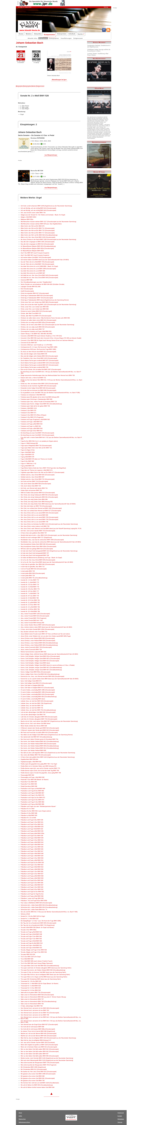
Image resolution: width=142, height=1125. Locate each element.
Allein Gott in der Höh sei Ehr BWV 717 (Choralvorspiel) (38, 233)
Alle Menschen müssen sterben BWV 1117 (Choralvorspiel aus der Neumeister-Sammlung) (48, 221)
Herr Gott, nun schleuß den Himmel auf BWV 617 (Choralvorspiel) (41, 510)
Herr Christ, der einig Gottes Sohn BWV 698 (34, 499)
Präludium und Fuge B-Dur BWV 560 (32, 880)
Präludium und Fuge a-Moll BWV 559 (32, 878)
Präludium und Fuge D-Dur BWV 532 (32, 824)
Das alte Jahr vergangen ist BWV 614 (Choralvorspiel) (37, 244)
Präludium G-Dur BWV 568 (29, 813)
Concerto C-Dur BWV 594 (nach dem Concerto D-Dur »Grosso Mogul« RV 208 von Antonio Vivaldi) (51, 338)
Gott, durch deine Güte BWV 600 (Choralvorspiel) (36, 483)
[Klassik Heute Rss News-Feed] (108, 31)
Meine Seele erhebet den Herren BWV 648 (34, 726)
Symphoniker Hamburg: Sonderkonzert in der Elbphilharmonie (98, 46)
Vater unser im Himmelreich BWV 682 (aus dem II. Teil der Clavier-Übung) (43, 997)
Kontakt (120, 1116)
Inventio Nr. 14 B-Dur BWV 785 (30, 609)
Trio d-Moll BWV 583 (27, 959)
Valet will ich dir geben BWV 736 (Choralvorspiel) (35, 992)
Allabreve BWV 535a (27, 219)
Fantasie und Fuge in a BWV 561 (31, 426)
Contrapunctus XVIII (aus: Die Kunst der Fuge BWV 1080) (38, 349)
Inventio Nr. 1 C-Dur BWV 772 (30, 580)
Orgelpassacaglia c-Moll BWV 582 (31, 761)
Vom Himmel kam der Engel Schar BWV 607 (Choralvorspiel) (39, 1024)
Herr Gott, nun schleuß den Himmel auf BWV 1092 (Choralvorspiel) (41, 508)
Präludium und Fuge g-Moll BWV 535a (32, 833)
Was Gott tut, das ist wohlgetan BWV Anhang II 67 (36, 1040)
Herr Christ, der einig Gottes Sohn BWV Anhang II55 (37, 501)
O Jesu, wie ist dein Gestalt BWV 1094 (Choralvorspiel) (37, 629)
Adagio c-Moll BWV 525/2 (28, 217)
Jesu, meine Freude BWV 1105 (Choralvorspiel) (35, 613)
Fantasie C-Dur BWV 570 (28, 410)
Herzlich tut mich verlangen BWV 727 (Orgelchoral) (36, 537)
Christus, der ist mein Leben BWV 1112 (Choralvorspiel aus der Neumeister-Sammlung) (47, 324)
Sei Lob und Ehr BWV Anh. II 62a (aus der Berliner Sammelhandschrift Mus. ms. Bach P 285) (49, 912)
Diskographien (54, 38)
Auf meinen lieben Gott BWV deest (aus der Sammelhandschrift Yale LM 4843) (45, 259)
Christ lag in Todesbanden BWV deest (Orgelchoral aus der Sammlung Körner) (45, 300)
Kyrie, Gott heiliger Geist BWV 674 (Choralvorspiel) (36, 683)
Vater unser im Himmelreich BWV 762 (32, 1003)
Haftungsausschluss (24, 1122)
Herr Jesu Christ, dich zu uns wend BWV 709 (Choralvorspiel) (39, 517)
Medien (29, 34)
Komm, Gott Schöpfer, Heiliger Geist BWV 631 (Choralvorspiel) (40, 660)
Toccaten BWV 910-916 (28, 954)
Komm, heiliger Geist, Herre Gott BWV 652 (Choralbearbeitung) (40, 674)
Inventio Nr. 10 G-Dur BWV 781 (30, 600)
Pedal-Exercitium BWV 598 (29, 786)
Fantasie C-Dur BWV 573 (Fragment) (32, 417)
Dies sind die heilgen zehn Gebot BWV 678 (34, 354)
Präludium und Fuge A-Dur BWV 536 (32, 820)
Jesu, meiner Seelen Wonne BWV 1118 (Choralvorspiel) (38, 625)
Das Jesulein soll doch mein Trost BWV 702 (34, 631)
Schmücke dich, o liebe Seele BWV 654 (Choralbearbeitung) (39, 905)
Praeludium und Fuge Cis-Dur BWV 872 (33, 797)
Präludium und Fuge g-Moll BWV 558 (32, 876)
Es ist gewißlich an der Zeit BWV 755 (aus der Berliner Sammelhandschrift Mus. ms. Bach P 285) (50, 392)
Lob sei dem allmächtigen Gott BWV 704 (33, 714)
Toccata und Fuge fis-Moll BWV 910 (32, 943)
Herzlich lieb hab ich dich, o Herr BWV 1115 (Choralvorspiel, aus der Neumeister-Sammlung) (49, 535)
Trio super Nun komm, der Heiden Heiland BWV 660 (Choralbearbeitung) (43, 970)
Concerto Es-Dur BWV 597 (29, 342)
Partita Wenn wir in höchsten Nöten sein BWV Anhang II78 (38, 766)
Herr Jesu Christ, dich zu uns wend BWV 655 (34, 515)
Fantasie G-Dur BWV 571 (28, 412)
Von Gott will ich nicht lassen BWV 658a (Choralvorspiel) (38, 1029)
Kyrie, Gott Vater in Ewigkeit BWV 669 (32, 685)
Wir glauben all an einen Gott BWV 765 (33, 1080)
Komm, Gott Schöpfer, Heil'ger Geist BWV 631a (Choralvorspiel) (40, 656)
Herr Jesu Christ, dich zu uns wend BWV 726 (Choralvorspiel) (39, 519)
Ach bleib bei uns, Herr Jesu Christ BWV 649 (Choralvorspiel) (39, 275)
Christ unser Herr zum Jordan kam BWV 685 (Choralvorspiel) (39, 302)
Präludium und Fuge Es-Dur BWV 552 (32, 862)
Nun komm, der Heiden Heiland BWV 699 (33, 750)
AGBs (20, 1116)
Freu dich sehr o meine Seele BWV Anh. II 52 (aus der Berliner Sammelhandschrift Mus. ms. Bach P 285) (51, 438)
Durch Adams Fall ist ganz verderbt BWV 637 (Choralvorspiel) (39, 360)
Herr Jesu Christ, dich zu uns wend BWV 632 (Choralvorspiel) (39, 513)
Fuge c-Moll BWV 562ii (28, 452)
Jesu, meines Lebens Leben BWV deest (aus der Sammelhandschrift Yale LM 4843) (46, 627)
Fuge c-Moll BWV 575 (27, 454)
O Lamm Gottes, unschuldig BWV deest (33, 699)
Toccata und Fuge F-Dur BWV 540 (31, 936)
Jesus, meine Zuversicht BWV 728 (31, 649)
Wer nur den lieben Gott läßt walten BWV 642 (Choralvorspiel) (40, 1049)
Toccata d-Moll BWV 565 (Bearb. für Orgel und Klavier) (37, 927)
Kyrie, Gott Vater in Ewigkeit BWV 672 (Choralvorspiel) (37, 687)
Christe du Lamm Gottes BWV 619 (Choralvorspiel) (36, 311)
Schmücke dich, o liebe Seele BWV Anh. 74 (34, 909)
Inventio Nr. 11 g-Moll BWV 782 (30, 602)
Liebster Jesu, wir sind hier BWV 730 (32, 705)
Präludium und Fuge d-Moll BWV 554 (32, 867)
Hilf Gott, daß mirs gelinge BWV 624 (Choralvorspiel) (37, 548)
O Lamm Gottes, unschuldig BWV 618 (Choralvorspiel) (37, 694)
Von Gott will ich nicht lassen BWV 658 (32, 1026)
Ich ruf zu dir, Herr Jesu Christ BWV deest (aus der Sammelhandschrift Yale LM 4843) (47, 562)
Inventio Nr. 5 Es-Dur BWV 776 (30, 589)
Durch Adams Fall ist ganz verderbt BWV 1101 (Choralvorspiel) (40, 363)
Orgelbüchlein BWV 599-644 (29, 759)
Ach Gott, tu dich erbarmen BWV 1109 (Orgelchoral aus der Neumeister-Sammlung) (46, 206)
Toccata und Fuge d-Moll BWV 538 (31, 934)
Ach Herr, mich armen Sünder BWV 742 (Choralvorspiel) (38, 530)
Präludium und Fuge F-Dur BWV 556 (32, 871)
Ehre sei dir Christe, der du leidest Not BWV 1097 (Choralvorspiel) (41, 369)
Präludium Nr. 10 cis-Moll (28, 817)
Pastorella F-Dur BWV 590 (29, 782)
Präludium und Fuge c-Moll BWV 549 (32, 855)
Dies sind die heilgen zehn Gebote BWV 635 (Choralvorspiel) (39, 356)
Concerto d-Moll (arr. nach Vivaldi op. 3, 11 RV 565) (36, 345)
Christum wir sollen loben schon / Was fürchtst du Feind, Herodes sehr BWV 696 (45, 318)
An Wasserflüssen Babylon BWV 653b (32, 250)
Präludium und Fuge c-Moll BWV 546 (32, 849)
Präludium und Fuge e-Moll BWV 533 (32, 826)
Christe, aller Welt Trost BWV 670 (31, 313)
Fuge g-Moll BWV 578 (27, 457)
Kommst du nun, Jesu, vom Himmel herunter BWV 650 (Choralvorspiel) (42, 676)
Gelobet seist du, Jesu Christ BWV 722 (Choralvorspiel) (37, 479)
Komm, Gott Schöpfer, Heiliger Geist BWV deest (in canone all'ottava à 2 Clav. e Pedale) (48, 665)
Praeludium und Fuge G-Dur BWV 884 (32, 802)
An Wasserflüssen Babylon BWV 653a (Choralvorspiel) (37, 248)
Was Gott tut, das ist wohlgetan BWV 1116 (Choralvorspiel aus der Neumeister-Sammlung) (48, 1038)
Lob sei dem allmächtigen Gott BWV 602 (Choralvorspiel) (38, 712)
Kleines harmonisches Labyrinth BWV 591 (33, 651)
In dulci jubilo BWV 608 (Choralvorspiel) (33, 573)
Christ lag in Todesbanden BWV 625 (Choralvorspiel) (37, 295)
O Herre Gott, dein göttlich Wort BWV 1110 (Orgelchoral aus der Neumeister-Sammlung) (48, 757)
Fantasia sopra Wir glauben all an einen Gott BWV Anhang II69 (40, 397)
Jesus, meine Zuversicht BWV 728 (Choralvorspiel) (36, 647)
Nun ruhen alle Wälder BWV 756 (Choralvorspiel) (36, 755)
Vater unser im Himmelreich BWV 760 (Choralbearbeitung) (38, 1001)
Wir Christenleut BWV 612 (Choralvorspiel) (34, 1069)
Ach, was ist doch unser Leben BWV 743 (33, 212)
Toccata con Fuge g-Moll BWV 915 (31, 932)
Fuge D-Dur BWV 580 (27, 461)
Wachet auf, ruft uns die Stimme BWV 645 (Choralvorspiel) (38, 1033)
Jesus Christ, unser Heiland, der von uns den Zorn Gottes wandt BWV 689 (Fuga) (46, 636)
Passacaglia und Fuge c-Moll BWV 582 (32, 777)
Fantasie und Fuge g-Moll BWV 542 (32, 424)
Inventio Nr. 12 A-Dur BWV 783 (30, 604)
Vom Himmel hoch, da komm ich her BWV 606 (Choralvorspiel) (40, 1008)
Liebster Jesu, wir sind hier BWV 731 (32, 708)
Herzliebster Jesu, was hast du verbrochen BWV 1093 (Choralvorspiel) (42, 539)
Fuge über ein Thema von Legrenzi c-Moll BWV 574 (36, 470)
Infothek (71, 34)
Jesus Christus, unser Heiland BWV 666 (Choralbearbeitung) (39, 645)
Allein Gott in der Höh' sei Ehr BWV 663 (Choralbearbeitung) (39, 235)
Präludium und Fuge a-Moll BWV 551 (32, 860)
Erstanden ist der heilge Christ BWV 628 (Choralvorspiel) (38, 388)
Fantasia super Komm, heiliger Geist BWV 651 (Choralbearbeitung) (41, 404)
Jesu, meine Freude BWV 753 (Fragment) (33, 618)
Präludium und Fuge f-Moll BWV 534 (32, 829)
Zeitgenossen (78, 38)
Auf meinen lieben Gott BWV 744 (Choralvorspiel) (36, 257)
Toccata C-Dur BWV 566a (28, 930)
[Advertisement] (40, 165)
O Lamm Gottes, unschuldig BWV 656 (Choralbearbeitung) (39, 696)
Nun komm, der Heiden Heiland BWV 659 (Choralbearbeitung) (40, 746)
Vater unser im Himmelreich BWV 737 (32, 999)
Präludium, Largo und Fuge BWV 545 (32, 898)
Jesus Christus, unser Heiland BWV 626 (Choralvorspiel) (38, 640)
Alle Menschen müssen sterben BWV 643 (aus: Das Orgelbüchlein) (41, 224)
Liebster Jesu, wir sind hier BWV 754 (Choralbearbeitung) (38, 710)
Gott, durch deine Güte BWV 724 (31, 486)
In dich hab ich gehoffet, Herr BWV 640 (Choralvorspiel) (38, 564)
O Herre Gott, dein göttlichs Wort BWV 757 (34, 533)
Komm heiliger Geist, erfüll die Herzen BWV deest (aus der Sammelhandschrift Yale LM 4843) (49, 654)
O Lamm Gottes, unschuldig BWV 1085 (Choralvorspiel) (38, 690)
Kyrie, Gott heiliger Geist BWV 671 (31, 681)
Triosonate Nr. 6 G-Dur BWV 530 (31, 990)
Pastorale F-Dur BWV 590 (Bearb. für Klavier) (34, 779)
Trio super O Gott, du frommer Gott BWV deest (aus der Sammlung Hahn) (43, 972)
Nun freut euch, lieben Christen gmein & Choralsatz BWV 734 (39, 739)
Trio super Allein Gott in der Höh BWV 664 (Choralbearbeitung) (40, 965)
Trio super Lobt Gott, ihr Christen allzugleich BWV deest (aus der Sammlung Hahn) (46, 968)
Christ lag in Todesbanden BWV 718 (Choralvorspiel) (37, 298)
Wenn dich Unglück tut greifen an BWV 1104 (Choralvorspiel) (39, 1044)
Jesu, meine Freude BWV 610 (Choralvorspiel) (35, 616)
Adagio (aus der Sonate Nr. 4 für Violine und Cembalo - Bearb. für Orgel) (43, 215)
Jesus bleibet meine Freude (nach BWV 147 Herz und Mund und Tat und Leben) (45, 634)
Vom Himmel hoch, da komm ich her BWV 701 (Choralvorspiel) (40, 1012)
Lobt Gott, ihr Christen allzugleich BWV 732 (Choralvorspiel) (39, 719)
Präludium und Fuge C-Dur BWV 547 (32, 851)
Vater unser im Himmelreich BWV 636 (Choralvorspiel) (37, 994)
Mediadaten (121, 1119)
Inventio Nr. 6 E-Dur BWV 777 (30, 591)
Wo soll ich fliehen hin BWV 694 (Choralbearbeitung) (37, 1085)
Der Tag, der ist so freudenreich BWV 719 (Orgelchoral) (38, 925)
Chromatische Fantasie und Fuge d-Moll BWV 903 (36, 331)
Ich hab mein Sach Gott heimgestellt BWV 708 (35, 555)
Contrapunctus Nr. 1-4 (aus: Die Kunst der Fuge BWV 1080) (39, 347)
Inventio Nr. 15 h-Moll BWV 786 (30, 611)
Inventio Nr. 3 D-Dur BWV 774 (30, 584)
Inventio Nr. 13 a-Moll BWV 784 (30, 607)
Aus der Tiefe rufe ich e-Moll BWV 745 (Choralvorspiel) (37, 262)
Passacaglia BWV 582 (27, 775)
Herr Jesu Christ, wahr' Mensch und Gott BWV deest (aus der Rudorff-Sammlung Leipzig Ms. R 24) (51, 528)
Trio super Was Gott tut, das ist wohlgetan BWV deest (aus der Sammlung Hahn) (45, 974)
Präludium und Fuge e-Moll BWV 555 (32, 869)
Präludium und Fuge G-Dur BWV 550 (32, 858)
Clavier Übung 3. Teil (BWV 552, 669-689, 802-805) (36, 333)
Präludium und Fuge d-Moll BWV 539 (32, 838)
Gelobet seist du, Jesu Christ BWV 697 (32, 477)
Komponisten (49, 34)
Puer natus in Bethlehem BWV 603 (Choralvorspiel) (36, 903)
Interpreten (61, 34)
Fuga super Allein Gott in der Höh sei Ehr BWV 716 (36, 448)
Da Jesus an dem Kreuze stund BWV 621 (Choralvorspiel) (38, 351)
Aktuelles (38, 34)
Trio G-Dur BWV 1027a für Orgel (31, 956)
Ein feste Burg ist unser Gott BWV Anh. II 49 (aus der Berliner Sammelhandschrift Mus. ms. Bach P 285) (51, 372)
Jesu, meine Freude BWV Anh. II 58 (32, 620)
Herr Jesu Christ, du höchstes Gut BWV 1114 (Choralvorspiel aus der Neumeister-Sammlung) (49, 524)
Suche (80, 34)
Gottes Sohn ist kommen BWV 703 (31, 490)
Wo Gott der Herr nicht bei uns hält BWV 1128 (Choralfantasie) (40, 1083)
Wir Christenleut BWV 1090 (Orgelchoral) (33, 1067)
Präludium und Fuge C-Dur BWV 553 (32, 864)
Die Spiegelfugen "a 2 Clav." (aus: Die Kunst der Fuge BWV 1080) (41, 921)
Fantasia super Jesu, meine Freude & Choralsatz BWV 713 (39, 401)
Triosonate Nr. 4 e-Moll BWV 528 (31, 985)
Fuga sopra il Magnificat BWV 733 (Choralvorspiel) (36, 445)
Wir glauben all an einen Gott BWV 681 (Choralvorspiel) (38, 1078)
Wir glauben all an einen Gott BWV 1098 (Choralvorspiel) (38, 1074)
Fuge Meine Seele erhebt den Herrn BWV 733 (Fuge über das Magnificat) (43, 468)
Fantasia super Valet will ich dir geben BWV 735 (35, 406)
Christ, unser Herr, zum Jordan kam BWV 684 (35, 306)
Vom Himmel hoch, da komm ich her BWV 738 (35, 1015)
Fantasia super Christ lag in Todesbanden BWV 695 (36, 399)
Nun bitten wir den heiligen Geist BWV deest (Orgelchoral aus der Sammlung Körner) (47, 734)
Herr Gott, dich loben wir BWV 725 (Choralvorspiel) (36, 506)
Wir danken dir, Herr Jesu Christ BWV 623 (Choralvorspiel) (38, 1071)
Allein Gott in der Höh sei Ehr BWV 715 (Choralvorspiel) (38, 230)
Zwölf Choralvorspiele (27, 291)
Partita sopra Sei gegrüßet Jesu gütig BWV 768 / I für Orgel (39, 764)
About (20, 1112)
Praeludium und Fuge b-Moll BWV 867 (32, 793)
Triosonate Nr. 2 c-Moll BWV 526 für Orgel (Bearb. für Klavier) (39, 983)
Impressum (121, 1112)
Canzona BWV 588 (26, 280)
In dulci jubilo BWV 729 (28, 571)
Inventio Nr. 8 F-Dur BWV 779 (30, 596)
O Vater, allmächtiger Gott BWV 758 (32, 1006)
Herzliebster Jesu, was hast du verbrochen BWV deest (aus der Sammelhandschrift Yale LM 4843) (51, 542)
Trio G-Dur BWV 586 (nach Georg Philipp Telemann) (37, 963)
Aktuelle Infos (32, 38)
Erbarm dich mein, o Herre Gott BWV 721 (33, 377)
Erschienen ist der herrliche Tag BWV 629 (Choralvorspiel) (38, 386)
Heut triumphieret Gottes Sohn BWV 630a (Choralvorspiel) (38, 546)
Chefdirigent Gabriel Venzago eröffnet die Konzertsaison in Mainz (98, 50)
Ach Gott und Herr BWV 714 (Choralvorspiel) (34, 481)
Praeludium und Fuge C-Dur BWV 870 (32, 795)
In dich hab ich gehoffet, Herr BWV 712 (33, 566)
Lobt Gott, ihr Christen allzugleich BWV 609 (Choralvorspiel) (39, 717)
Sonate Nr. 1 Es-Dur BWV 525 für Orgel (33, 916)
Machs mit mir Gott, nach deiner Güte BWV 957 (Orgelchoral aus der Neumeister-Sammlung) (49, 721)
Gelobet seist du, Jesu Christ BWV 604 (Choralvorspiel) (37, 475)
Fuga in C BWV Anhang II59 (29, 443)
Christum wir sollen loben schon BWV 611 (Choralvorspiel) (38, 320)
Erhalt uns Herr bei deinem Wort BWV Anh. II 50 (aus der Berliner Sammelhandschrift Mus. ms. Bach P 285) (51, 380)
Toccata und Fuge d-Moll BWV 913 (31, 947)
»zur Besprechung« (50, 155)
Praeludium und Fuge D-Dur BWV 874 (32, 799)
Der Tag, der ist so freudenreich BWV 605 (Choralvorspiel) (38, 923)
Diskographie (27, 86)
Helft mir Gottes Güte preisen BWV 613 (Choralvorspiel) (38, 492)
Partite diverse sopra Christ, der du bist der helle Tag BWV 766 (40, 770)
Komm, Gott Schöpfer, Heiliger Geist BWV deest (35, 663)
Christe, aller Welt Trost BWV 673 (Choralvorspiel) (36, 315)
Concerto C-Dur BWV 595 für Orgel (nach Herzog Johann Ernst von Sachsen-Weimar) (47, 340)
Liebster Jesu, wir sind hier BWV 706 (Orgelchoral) (36, 703)
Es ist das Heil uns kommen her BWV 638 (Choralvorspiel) (38, 390)
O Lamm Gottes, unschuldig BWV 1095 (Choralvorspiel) (38, 692)
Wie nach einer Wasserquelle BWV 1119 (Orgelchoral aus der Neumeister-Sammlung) (47, 1060)
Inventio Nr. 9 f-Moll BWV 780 (30, 598)
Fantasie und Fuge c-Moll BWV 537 (31, 421)
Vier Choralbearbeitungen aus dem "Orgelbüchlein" (36, 282)
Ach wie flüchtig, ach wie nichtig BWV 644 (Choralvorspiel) (38, 208)
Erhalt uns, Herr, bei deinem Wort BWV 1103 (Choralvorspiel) (39, 383)
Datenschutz (22, 1119)
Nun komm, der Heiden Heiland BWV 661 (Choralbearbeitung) (40, 741)
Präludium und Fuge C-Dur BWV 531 (32, 822)
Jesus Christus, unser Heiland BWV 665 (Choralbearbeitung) (39, 643)
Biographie (19, 86)
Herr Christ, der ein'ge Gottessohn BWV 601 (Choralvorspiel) (39, 495)
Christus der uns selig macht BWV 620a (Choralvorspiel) (38, 322)
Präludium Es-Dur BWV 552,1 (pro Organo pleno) (36, 811)
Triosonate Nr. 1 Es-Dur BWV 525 (31, 981)
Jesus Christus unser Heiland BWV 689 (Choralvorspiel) (38, 638)
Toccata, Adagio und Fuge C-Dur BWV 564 (34, 950)
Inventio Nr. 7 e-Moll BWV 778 (30, 593)
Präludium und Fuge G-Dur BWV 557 (32, 873)
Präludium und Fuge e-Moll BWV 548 (32, 853)
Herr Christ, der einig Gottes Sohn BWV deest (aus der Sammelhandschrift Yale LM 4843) (48, 504)
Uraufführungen (66, 38)
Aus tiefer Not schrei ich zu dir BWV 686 (33, 271)
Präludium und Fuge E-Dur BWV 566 (32, 882)
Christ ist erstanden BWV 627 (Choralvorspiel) (35, 293)
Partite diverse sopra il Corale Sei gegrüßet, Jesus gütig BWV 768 (41, 773)
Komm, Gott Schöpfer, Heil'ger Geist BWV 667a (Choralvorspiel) (40, 658)
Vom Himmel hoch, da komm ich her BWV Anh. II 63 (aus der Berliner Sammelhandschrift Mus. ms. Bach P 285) (51, 1017)
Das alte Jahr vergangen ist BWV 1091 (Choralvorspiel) (37, 241)
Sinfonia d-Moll (25, 914)
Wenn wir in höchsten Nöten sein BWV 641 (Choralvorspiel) (39, 1047)
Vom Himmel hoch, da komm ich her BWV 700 (35, 1010)
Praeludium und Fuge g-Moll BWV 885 (32, 804)
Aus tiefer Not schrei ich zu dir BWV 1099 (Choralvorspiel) (38, 268)
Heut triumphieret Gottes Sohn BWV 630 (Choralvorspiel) (38, 544)
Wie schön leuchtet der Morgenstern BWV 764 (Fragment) (38, 1065)
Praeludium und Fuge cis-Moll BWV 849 (33, 788)
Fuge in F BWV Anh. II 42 (28, 463)
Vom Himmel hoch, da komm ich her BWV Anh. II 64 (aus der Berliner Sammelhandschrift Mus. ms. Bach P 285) (51, 1021)
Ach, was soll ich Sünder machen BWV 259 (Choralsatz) (38, 1042)
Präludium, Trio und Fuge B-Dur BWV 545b (34, 900)
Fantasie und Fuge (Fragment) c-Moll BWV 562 (35, 419)
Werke (34, 86)
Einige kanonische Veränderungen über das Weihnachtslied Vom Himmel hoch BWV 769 (48, 375)
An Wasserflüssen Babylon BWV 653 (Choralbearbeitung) (38, 246)
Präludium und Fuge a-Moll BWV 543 (32, 842)
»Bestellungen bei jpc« (59, 79)
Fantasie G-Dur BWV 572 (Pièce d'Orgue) (33, 415)
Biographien (43, 38)
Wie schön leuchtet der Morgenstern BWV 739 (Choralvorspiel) (40, 1062)
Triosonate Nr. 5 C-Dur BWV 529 (31, 988)
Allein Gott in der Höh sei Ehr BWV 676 (32, 226)
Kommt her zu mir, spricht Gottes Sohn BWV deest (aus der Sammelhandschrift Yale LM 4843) (49, 678)
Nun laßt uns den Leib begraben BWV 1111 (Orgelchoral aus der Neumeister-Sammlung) (48, 752)
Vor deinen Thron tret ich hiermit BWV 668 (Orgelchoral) (38, 1031)
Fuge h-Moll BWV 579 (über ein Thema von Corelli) (36, 459)
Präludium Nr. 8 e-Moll (27, 808)
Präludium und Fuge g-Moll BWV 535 (32, 831)
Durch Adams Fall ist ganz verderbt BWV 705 (34, 367)
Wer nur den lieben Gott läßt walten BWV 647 (34, 1053)
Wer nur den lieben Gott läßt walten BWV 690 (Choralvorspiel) (40, 1056)
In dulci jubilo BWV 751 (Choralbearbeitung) (34, 578)
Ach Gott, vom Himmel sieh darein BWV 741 (34, 488)
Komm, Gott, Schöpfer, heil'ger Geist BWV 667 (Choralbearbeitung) (41, 667)
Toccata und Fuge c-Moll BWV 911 (31, 945)
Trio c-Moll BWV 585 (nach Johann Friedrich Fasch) (36, 961)
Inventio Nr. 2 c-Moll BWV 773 (30, 582)
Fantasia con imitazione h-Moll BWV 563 (33, 395)
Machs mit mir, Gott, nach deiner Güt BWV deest (35, 723)
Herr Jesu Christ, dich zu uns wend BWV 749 (34, 521)
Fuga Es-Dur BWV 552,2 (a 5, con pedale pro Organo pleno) (39, 441)
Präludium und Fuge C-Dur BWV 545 (32, 847)
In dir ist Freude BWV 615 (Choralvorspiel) (34, 569)
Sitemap (106, 7)
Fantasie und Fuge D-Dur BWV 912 (31, 430)
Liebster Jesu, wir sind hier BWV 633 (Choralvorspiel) (37, 701)
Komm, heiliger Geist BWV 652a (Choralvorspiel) (35, 672)
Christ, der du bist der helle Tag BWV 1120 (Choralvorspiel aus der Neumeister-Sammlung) (48, 304)
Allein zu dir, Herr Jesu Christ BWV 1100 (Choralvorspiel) (38, 237)
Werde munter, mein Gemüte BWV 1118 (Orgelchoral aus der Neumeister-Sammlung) (47, 1058)
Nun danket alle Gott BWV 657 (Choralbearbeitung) (36, 737)
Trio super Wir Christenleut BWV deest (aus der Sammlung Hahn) (41, 979)
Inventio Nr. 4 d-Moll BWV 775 (30, 587)
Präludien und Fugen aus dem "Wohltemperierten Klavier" (38, 806)
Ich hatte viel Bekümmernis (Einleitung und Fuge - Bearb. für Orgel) (41, 557)
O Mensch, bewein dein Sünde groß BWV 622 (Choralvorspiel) (40, 728)
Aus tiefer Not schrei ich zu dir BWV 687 (33, 273)
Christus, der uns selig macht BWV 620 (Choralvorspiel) (38, 327)
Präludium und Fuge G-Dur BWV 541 (32, 840)
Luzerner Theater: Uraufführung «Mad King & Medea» (97, 54)
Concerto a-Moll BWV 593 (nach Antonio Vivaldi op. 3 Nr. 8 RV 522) (41, 336)
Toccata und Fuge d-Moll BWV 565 (31, 941)
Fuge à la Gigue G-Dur (28, 450)
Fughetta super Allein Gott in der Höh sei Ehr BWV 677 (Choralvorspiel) (42, 472)
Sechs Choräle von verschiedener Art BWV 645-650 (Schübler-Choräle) (42, 284)
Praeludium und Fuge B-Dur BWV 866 (32, 791)
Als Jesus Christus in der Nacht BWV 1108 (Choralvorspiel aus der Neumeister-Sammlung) (48, 239)
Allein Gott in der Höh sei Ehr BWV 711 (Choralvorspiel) (37, 228)
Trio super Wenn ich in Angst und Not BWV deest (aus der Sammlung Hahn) (44, 977)
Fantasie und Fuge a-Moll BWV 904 (32, 428)
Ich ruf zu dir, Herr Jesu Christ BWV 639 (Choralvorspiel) (38, 560)
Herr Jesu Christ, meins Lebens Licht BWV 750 (35, 526)
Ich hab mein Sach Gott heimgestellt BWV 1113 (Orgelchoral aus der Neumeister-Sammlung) (49, 551)
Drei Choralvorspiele (27, 289)
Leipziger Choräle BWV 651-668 (30, 286)
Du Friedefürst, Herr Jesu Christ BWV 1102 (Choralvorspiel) (39, 358)
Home (21, 34)
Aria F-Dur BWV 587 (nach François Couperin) (35, 253)
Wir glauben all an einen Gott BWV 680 (33, 1076)
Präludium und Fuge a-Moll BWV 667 (32, 885)
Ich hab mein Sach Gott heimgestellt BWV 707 (35, 553)
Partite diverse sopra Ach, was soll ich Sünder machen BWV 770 (40, 768)
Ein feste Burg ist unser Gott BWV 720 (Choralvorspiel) (37, 433)
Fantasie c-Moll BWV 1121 (29, 408)
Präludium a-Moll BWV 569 (29, 815)
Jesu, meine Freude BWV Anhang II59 (32, 622)
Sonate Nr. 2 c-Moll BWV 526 (29, 918)
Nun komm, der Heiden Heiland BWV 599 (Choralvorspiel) (38, 743)
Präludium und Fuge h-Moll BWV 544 (32, 844)
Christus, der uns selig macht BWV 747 (33, 329)
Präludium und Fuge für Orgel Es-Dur (32, 894)
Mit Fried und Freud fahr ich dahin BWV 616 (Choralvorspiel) (39, 732)
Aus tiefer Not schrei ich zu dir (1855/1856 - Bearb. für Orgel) (39, 266)
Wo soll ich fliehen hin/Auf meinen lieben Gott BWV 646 (37, 1087)
